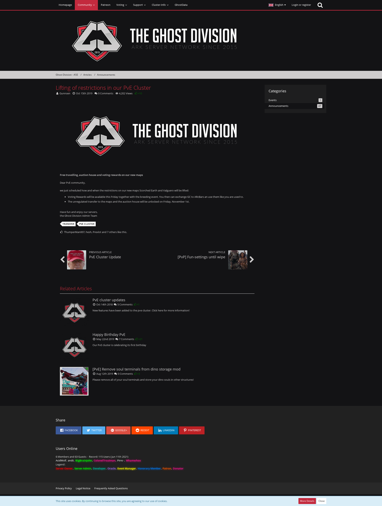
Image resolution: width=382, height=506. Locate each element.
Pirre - (120, 460)
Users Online (66, 448)
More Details (307, 501)
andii (71, 460)
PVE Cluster (87, 224)
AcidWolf (61, 460)
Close (322, 501)
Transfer (68, 224)
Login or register (301, 5)
